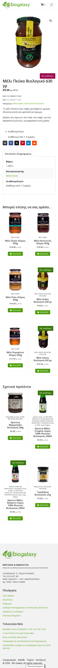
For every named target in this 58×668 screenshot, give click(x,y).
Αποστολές (7, 599)
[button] (50, 20)
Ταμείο (30, 659)
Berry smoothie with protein (15, 637)
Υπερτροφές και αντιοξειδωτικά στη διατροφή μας (24, 641)
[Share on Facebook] (11, 143)
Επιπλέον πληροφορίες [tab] (18, 153)
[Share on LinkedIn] (28, 143)
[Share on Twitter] (16, 143)
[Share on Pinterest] (22, 143)
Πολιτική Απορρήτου (12, 615)
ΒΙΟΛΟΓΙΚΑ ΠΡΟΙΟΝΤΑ (34, 103)
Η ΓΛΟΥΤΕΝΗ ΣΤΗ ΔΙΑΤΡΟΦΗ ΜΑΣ (18, 633)
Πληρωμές (7, 603)
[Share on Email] (5, 143)
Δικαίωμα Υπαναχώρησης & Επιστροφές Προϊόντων (25, 607)
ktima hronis (12, 175)
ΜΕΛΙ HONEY (18, 103)
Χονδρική (41, 659)
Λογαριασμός (9, 659)
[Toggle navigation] (51, 4)
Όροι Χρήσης (8, 595)
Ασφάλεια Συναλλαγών (13, 611)
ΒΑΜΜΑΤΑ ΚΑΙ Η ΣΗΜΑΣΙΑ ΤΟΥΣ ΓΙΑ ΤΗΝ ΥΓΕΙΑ (24, 629)
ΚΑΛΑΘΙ (44, 312)
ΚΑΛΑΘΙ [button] (17, 253)
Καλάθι (21, 659)
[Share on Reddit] (34, 143)
